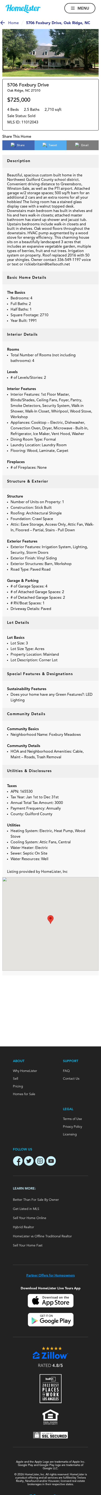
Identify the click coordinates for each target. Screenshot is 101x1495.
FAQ (66, 1071)
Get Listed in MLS (26, 1209)
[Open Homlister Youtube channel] (51, 1161)
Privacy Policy (72, 1126)
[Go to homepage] (23, 9)
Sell (15, 1078)
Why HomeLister (25, 1071)
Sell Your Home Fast (28, 1245)
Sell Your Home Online (29, 1218)
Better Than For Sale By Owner (36, 1199)
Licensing (70, 1134)
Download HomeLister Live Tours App (51, 1288)
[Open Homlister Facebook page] (18, 1161)
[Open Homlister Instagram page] (40, 1161)
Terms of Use (72, 1119)
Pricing (18, 1086)
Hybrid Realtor (23, 1227)
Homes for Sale (24, 1094)
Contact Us (71, 1078)
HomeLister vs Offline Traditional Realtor (42, 1236)
